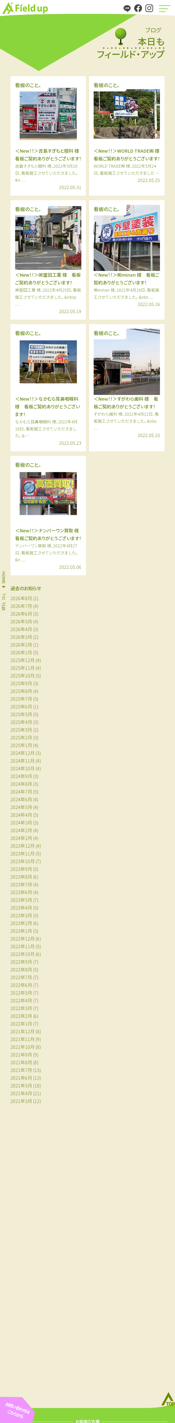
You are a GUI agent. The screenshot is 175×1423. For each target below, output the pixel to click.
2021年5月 (21, 1085)
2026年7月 (21, 606)
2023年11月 (22, 853)
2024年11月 (22, 760)
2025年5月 (21, 714)
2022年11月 (22, 946)
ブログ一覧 (3, 596)
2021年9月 (21, 1054)
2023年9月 (21, 869)
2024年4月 (21, 814)
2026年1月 (21, 652)
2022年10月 (22, 954)
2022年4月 (21, 1000)
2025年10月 (22, 675)
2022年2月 (21, 1016)
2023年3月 (21, 915)
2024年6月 (21, 799)
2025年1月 (21, 745)
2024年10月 (22, 768)
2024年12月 (22, 753)
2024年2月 (21, 830)
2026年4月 (21, 629)
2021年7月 (21, 1070)
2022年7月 (21, 977)
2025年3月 (21, 729)
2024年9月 (21, 776)
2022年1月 (21, 1023)
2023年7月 (21, 884)
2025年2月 (21, 737)
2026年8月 (21, 598)
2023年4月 (21, 907)
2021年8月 (21, 1062)
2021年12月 (22, 1031)
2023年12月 (22, 845)
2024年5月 (21, 807)
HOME (3, 577)
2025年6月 (21, 706)
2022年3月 (21, 1008)
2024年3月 (21, 822)
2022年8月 (21, 969)
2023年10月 (22, 861)
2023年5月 (21, 900)
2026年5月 (21, 621)
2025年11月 (22, 668)
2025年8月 (21, 691)
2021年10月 (22, 1047)
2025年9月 (21, 683)
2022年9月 (21, 961)
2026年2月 (21, 644)
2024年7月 (21, 791)
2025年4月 (21, 722)
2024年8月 (21, 784)
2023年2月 (21, 923)
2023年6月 (21, 892)
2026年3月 (21, 637)
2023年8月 (21, 876)
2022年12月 (22, 938)
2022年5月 (21, 992)
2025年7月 (21, 698)
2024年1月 (21, 838)
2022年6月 (21, 985)
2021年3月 (21, 1101)
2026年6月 (21, 613)
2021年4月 (21, 1093)
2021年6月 (21, 1077)
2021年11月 (22, 1039)
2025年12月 (22, 660)
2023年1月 (21, 931)
